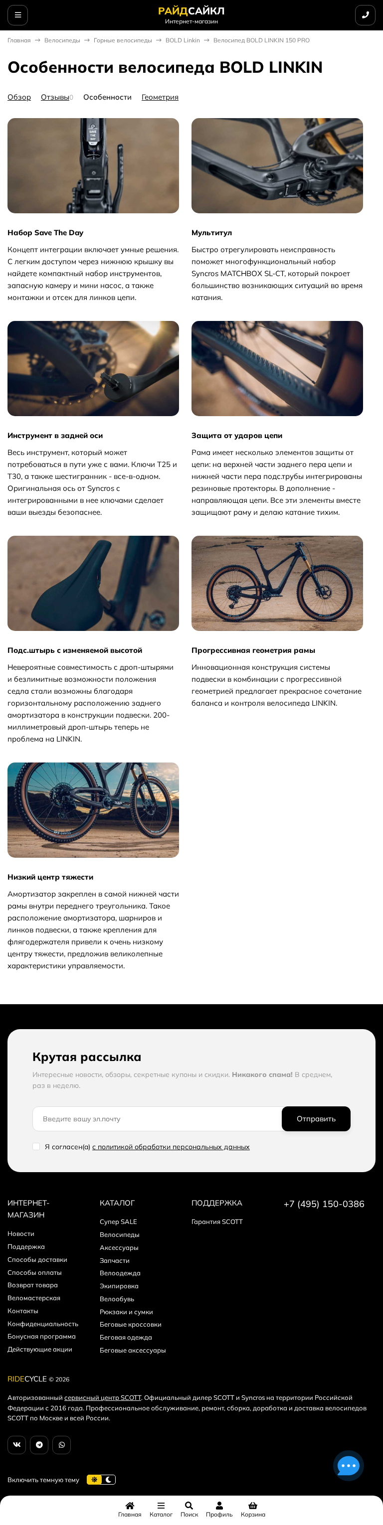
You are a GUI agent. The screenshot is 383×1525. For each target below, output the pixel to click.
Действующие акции (39, 1349)
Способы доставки (37, 1259)
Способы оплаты (34, 1272)
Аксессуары (119, 1247)
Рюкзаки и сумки (126, 1312)
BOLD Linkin (183, 40)
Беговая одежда (126, 1337)
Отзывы (55, 97)
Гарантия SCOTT (217, 1221)
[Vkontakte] (16, 1445)
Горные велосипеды (123, 40)
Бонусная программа (41, 1336)
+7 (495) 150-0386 (324, 1204)
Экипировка (119, 1286)
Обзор (19, 97)
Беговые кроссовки (131, 1324)
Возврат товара (32, 1285)
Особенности (107, 97)
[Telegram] (39, 1445)
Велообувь (117, 1299)
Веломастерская (33, 1298)
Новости (20, 1233)
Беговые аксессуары (133, 1350)
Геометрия (160, 97)
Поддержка (26, 1246)
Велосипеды (62, 40)
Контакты (22, 1311)
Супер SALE (118, 1221)
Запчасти (115, 1260)
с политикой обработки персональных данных (171, 1146)
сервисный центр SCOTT (102, 1397)
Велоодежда (120, 1273)
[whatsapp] (61, 1445)
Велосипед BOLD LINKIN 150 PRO (261, 40)
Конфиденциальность (42, 1324)
